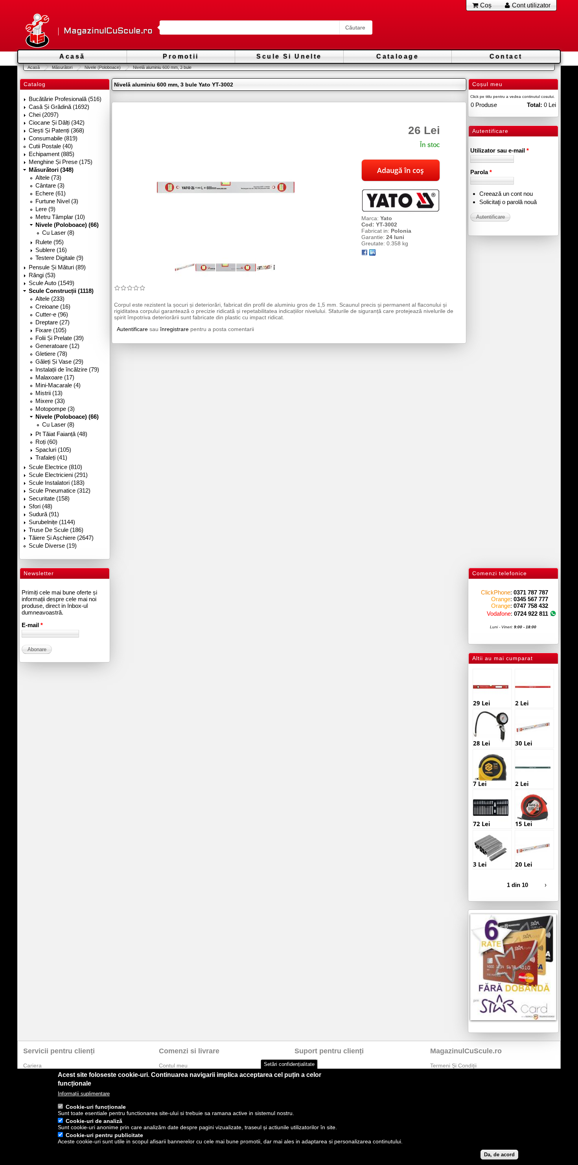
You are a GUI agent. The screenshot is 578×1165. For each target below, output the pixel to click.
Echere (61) (50, 193)
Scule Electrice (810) (55, 467)
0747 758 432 (531, 605)
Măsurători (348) (51, 169)
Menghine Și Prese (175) (60, 161)
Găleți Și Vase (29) (59, 361)
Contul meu (173, 1065)
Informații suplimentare (84, 1094)
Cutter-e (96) (51, 314)
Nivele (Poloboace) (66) (67, 224)
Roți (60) (46, 441)
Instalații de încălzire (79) (67, 369)
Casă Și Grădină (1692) (59, 106)
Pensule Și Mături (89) (57, 267)
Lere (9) (45, 209)
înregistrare (174, 329)
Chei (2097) (44, 114)
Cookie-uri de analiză (94, 1121)
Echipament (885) (51, 154)
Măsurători (62, 67)
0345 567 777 (531, 599)
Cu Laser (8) (58, 232)
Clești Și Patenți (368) (56, 130)
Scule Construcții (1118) (61, 290)
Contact (506, 56)
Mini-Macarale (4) (58, 385)
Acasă (72, 56)
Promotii (181, 56)
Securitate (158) (49, 498)
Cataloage (397, 56)
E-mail (32, 625)
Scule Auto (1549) (51, 283)
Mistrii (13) (49, 393)
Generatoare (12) (57, 345)
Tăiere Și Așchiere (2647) (61, 537)
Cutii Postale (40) (51, 146)
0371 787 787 (531, 592)
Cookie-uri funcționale (96, 1107)
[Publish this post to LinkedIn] (372, 253)
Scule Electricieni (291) (58, 474)
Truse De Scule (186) (56, 529)
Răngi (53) (42, 275)
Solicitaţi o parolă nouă (508, 202)
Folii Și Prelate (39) (59, 338)
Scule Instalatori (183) (57, 482)
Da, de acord (499, 1155)
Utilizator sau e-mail (499, 150)
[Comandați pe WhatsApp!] (553, 613)
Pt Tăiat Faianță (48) (61, 434)
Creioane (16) (52, 306)
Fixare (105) (50, 330)
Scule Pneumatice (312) (59, 490)
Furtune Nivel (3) (56, 201)
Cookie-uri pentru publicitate (104, 1135)
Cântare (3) (49, 185)
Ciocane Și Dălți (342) (57, 122)
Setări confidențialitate (289, 1064)
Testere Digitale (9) (59, 257)
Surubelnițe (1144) (52, 522)
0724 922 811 (531, 613)
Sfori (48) (40, 506)
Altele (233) (49, 298)
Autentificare (132, 329)
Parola (481, 172)
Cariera (32, 1065)
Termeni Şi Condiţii (453, 1065)
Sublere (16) (51, 250)
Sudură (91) (44, 514)
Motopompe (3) (55, 408)
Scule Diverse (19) (53, 545)
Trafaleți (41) (51, 457)
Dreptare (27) (52, 322)
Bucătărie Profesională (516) (65, 99)
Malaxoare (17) (54, 377)
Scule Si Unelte (289, 56)
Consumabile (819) (53, 138)
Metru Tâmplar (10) (60, 216)
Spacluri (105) (53, 449)
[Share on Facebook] (364, 253)
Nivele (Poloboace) (103, 67)
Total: (534, 104)
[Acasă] (37, 31)
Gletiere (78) (51, 353)
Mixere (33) (50, 401)
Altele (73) (48, 177)
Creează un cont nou (506, 193)
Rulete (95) (49, 242)
